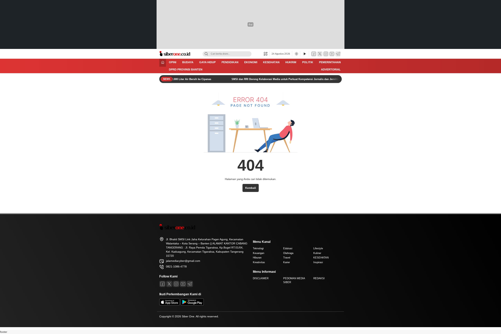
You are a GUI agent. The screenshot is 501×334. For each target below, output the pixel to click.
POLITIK (307, 62)
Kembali (250, 187)
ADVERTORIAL (331, 69)
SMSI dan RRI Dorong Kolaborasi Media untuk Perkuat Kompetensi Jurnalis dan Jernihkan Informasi (286, 79)
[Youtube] (183, 284)
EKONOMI (250, 62)
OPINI (172, 62)
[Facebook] (313, 54)
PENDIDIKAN (230, 62)
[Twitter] (320, 54)
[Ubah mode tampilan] (296, 54)
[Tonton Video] (304, 53)
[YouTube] (332, 54)
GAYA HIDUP (207, 62)
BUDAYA (187, 62)
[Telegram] (338, 54)
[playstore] (192, 304)
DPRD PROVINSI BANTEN (185, 69)
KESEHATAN (271, 62)
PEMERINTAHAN (330, 62)
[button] (267, 54)
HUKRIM (290, 62)
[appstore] (169, 304)
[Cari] (206, 53)
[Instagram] (326, 54)
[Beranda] (162, 63)
